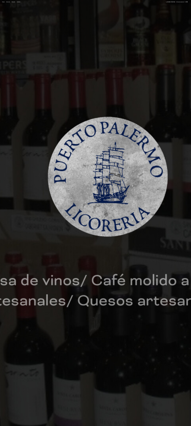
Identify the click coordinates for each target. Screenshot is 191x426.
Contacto (18, 1)
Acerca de (8, 1)
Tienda (3, 1)
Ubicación (13, 1)
